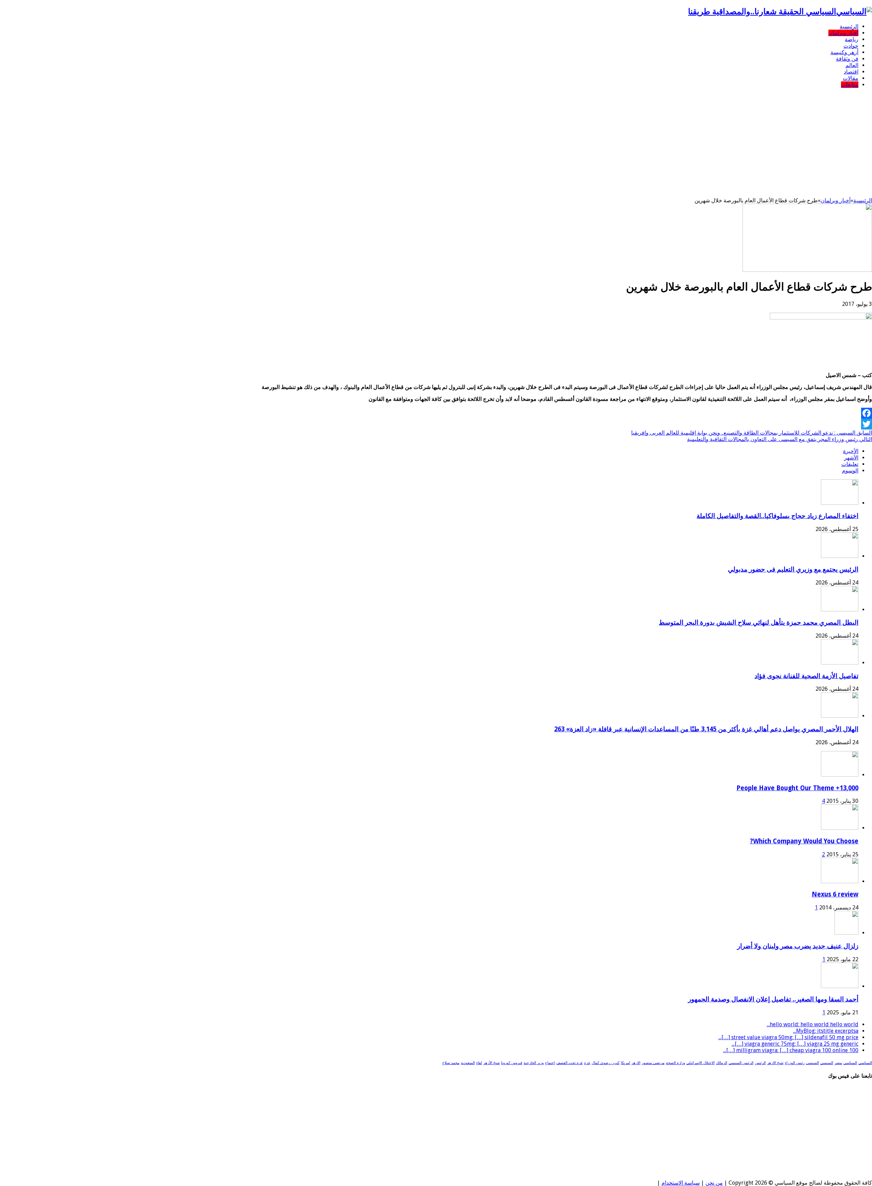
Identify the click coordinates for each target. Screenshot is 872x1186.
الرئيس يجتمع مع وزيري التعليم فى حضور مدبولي (793, 569)
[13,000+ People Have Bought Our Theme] (839, 774)
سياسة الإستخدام (680, 1183)
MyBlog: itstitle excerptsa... (825, 1031)
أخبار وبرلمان (843, 33)
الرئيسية (849, 26)
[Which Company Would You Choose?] (839, 828)
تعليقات (849, 464)
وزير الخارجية (534, 1063)
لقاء (479, 1063)
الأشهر (851, 457)
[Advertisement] (436, 141)
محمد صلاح (451, 1063)
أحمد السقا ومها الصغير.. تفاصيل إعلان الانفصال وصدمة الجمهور (773, 999)
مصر (838, 1063)
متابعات (849, 84)
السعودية (468, 1063)
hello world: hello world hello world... (812, 1024)
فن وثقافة (847, 59)
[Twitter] (436, 424)
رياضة (851, 39)
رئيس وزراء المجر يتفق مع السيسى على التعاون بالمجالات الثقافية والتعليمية (779, 439)
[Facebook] (436, 413)
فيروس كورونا (511, 1063)
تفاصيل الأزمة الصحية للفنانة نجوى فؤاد (806, 676)
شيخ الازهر (775, 1063)
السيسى (812, 1063)
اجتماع (550, 1063)
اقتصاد (851, 71)
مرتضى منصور (653, 1063)
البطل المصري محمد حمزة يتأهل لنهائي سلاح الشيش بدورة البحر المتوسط (758, 622)
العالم (851, 65)
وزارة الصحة (675, 1063)
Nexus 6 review (835, 894)
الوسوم (850, 470)
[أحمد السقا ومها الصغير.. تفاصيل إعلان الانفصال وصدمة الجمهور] (839, 986)
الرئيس (760, 1063)
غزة (587, 1063)
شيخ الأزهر (491, 1063)
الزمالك (721, 1063)
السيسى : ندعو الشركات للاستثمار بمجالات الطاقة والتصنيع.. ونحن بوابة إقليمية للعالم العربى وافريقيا (751, 433)
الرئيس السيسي (741, 1063)
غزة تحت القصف (569, 1063)
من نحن (714, 1183)
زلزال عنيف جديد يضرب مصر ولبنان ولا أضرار (797, 946)
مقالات (850, 78)
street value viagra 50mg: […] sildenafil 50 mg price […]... (788, 1037)
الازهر (636, 1063)
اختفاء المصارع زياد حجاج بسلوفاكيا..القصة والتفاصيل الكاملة (777, 515)
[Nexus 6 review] (839, 881)
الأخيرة (850, 451)
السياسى (850, 1063)
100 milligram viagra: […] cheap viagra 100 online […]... (790, 1050)
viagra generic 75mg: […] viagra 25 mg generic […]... (795, 1044)
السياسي (865, 1063)
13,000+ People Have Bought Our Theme (797, 788)
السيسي (826, 1063)
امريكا (625, 1063)
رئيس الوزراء (795, 1063)
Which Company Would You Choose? (804, 841)
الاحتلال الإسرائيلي (700, 1063)
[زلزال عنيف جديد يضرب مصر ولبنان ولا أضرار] (846, 933)
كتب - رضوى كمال (606, 1063)
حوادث (850, 46)
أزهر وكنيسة (844, 52)
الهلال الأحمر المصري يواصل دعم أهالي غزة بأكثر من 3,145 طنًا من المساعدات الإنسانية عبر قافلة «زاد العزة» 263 (706, 729)
